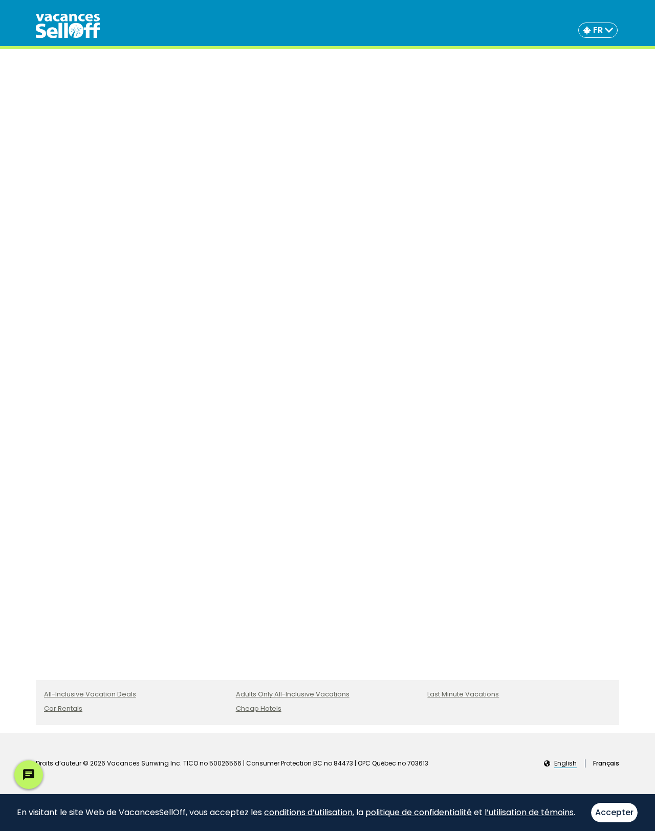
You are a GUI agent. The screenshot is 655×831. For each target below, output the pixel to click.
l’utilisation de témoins (529, 812)
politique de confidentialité (418, 812)
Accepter (614, 812)
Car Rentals (63, 708)
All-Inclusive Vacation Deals (90, 694)
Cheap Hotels (258, 708)
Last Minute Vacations (463, 694)
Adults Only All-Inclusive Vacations (293, 694)
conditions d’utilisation (308, 812)
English (565, 763)
